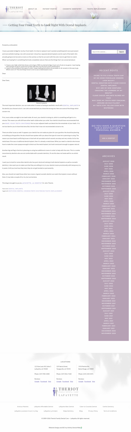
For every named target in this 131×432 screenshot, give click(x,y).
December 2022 (109, 271)
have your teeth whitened (17, 123)
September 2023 (108, 248)
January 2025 (109, 209)
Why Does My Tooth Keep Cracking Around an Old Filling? (108, 102)
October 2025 (108, 186)
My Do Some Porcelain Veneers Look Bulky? (109, 79)
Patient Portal (50, 9)
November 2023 (109, 243)
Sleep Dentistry (68, 411)
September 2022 (108, 278)
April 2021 (108, 321)
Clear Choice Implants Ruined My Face (109, 97)
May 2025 (109, 199)
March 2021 (108, 323)
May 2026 (109, 169)
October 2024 (108, 216)
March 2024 (108, 233)
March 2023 (108, 263)
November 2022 (109, 273)
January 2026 (108, 179)
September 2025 (108, 189)
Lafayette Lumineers (50, 411)
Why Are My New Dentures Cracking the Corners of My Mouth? (108, 90)
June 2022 (108, 286)
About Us (32, 9)
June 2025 (108, 196)
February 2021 (108, 326)
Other (115, 9)
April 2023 (108, 261)
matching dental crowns (20, 191)
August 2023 (108, 251)
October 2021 (108, 306)
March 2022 (108, 293)
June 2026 (108, 166)
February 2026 (109, 176)
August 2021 (108, 311)
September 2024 (108, 219)
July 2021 (109, 313)
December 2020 (109, 331)
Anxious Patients (22, 406)
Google (37, 381)
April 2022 (108, 291)
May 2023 (109, 258)
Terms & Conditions (110, 411)
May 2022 (109, 288)
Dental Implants (16, 188)
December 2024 (109, 211)
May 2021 (109, 318)
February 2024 (109, 236)
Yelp (49, 381)
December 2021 (109, 301)
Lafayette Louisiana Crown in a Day (26, 411)
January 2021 (109, 328)
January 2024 (108, 238)
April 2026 (108, 171)
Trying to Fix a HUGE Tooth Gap (109, 75)
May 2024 (109, 228)
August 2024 (109, 221)
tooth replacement (53, 191)
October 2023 (108, 246)
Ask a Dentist (108, 138)
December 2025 (109, 181)
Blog (81, 411)
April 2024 (109, 231)
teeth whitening (38, 191)
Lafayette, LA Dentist (32, 183)
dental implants (70, 105)
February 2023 (108, 266)
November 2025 (109, 184)
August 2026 (108, 161)
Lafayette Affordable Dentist (43, 406)
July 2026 (108, 164)
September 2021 (109, 308)
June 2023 (108, 256)
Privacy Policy (93, 411)
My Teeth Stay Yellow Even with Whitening (108, 107)
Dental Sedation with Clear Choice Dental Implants (109, 84)
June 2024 (108, 226)
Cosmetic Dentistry (72, 9)
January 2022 (109, 298)
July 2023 (108, 253)
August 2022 (108, 281)
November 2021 (109, 303)
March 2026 (108, 174)
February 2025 (108, 206)
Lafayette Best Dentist (66, 406)
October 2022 (108, 276)
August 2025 (108, 191)
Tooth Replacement (96, 9)
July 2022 (108, 283)
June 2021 (108, 316)
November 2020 (109, 333)
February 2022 (108, 296)
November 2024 (108, 214)
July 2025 (108, 194)
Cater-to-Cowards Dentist (88, 406)
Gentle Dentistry (108, 406)
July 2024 (108, 223)
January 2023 (109, 268)
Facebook (43, 381)
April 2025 (108, 201)
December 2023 (109, 241)
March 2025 (108, 204)
